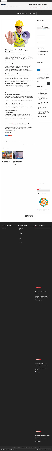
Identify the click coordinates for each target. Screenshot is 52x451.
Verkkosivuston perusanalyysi (42, 54)
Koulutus (20, 232)
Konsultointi (15, 54)
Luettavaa (20, 233)
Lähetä (39, 70)
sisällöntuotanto (13, 130)
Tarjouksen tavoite (40, 62)
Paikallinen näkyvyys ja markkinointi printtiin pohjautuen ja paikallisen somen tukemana (43, 98)
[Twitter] (49, 1)
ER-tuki (3, 4)
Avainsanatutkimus (41, 48)
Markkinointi (18, 54)
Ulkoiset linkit (7, 75)
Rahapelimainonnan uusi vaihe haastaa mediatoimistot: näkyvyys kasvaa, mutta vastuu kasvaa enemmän (43, 112)
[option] (12, 0)
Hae (48, 83)
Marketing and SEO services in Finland (22, 13)
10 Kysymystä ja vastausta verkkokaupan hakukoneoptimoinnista (13, 141)
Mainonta (20, 234)
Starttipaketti (20, 11)
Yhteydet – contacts (32, 13)
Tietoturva (20, 242)
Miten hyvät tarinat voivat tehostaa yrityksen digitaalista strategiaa (23, 144)
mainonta (6, 130)
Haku (38, 81)
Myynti (20, 237)
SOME (20, 241)
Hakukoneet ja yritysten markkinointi (43, 109)
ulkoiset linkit (12, 123)
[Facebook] (46, 1)
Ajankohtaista (12, 54)
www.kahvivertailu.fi (42, 184)
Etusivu (10, 11)
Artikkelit (25, 11)
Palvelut (14, 11)
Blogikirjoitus (21, 229)
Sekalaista (20, 238)
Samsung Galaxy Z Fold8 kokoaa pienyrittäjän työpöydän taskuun (17, 163)
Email (38, 42)
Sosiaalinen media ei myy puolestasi (43, 100)
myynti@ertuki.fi (43, 29)
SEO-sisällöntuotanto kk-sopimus (43, 51)
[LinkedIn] (48, 1)
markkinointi (9, 130)
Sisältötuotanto (22, 54)
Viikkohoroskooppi (40, 209)
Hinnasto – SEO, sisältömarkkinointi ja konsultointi (36, 11)
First (37, 37)
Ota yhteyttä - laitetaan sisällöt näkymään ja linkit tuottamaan (40, 7)
